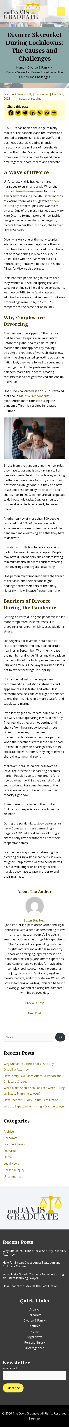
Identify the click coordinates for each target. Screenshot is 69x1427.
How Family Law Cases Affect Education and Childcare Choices (32, 1264)
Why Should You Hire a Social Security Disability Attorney (34, 1252)
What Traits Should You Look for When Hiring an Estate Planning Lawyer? (33, 1276)
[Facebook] (11, 113)
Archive (9, 1132)
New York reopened (29, 191)
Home (8, 1157)
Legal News (11, 1163)
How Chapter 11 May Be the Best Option (31, 1100)
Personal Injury (14, 1170)
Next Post (34, 1013)
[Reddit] (25, 113)
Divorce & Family (15, 1144)
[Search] (60, 1037)
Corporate (10, 1138)
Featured (10, 1151)
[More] (54, 113)
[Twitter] (18, 113)
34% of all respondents (33, 396)
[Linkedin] (32, 113)
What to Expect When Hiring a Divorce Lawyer (34, 1106)
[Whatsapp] (47, 113)
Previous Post (34, 1003)
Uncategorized (13, 1176)
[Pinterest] (39, 113)
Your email (10, 1368)
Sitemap (34, 1419)
